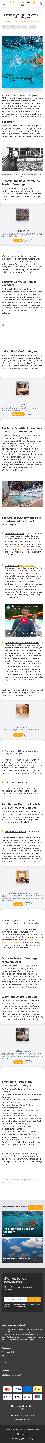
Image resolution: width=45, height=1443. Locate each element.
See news (35, 1207)
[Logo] (22, 4)
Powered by (15, 1439)
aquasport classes (17, 546)
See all (28, 240)
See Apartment (18, 414)
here (28, 310)
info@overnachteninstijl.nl (13, 1375)
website (9, 773)
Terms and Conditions (22, 1420)
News (4, 1355)
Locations (6, 1359)
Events (4, 1362)
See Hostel (18, 735)
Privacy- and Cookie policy (22, 1415)
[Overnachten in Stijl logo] (22, 1407)
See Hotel (18, 240)
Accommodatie (8, 1352)
